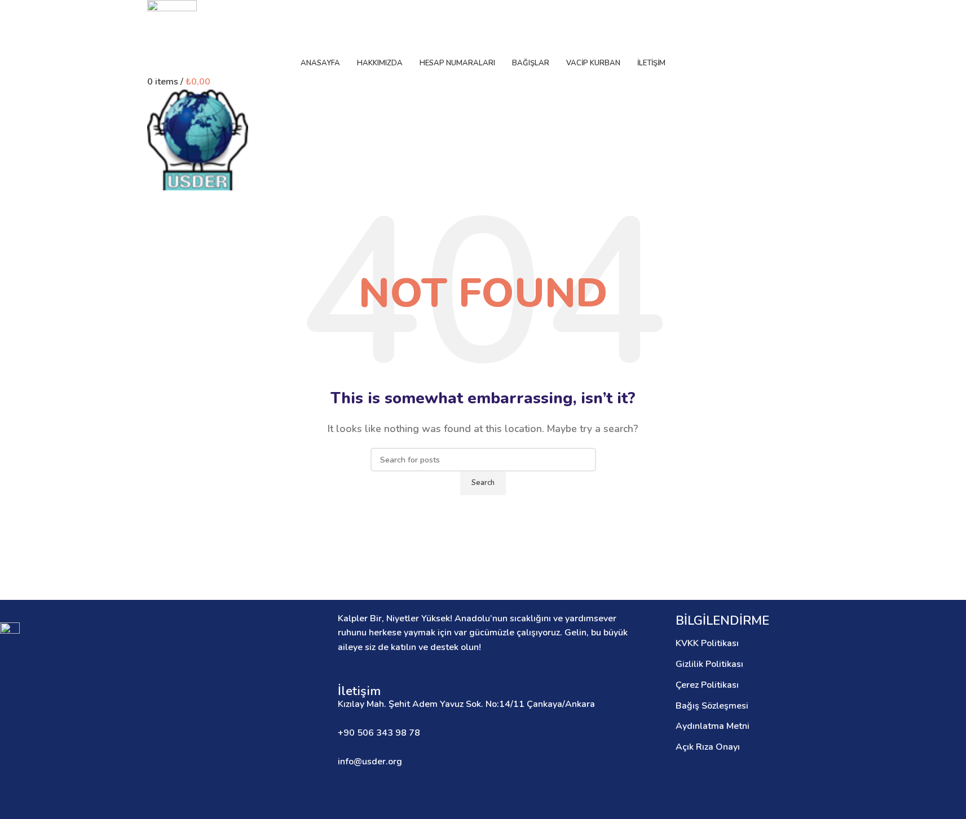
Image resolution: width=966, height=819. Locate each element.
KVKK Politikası (707, 643)
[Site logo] (172, 25)
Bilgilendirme (722, 620)
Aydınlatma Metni (712, 726)
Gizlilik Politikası (709, 664)
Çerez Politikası (707, 685)
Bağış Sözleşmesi (712, 706)
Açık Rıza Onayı (708, 747)
